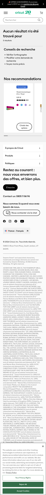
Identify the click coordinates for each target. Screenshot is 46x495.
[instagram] (10, 221)
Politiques (9, 163)
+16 (30, 105)
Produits (9, 155)
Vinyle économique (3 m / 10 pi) (23, 93)
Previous (2, 4)
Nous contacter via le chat (24, 213)
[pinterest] (15, 221)
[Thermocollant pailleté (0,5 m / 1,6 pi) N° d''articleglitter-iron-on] (41, 108)
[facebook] (4, 221)
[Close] (43, 446)
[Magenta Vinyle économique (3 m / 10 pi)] (17, 105)
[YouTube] (22, 221)
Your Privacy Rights (23, 478)
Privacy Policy (11, 473)
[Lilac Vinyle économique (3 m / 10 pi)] (26, 105)
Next (43, 4)
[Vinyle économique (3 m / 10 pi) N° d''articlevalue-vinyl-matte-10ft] (10, 108)
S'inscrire (10, 187)
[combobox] (23, 20)
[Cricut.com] (23, 12)
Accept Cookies (23, 491)
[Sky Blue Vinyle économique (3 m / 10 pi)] (22, 105)
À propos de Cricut (14, 148)
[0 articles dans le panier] (40, 12)
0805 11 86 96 (23, 196)
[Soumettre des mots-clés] (39, 20)
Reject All (23, 484)
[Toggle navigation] (5, 13)
